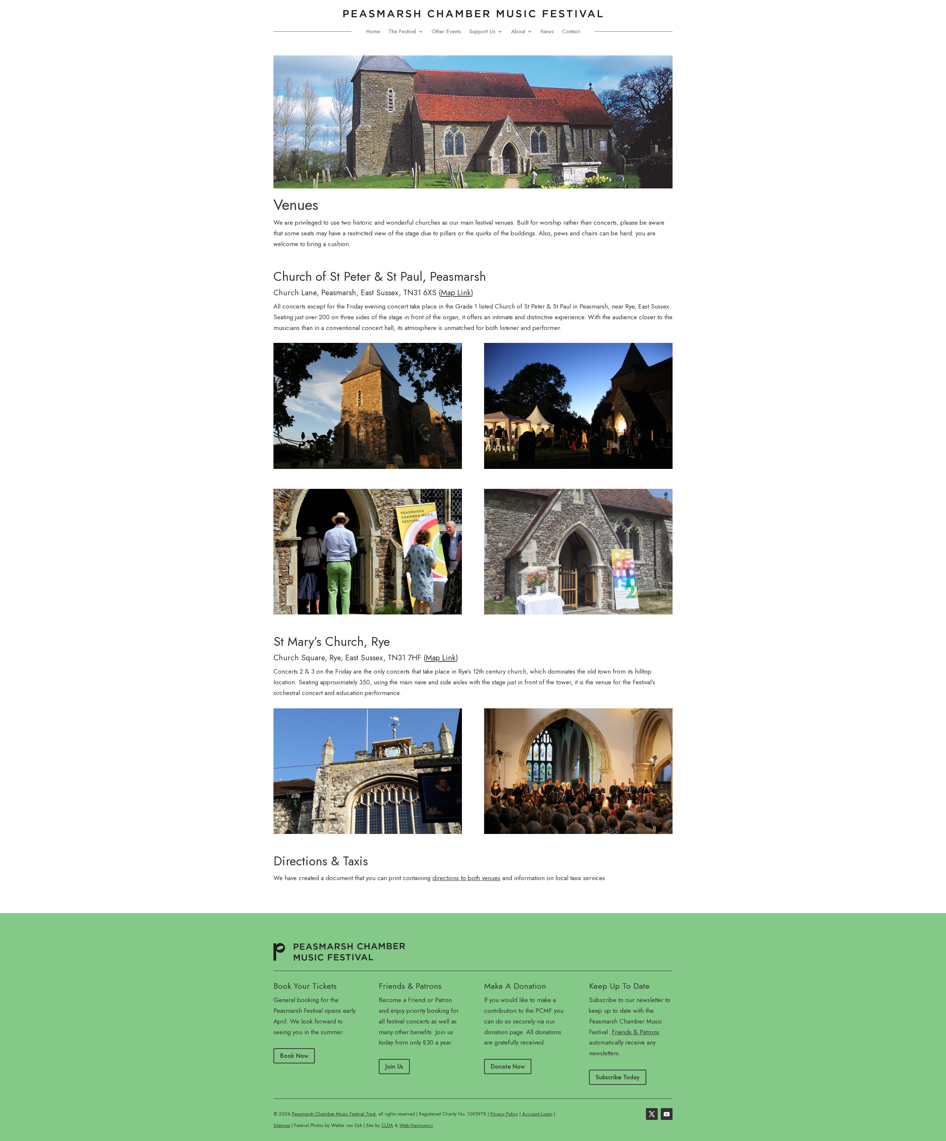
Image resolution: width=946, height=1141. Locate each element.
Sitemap (281, 1125)
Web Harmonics (416, 1125)
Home (373, 31)
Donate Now (508, 1066)
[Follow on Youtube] (667, 1114)
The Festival (402, 31)
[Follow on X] (652, 1114)
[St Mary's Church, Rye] (367, 771)
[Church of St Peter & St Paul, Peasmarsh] (367, 406)
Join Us (394, 1066)
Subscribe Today (618, 1077)
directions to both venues (466, 877)
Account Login (537, 1113)
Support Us (482, 31)
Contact (571, 31)
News (547, 31)
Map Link (456, 292)
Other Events (446, 31)
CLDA (387, 1125)
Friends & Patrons (635, 1032)
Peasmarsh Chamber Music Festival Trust (333, 1113)
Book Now (294, 1056)
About (518, 31)
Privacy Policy (504, 1113)
